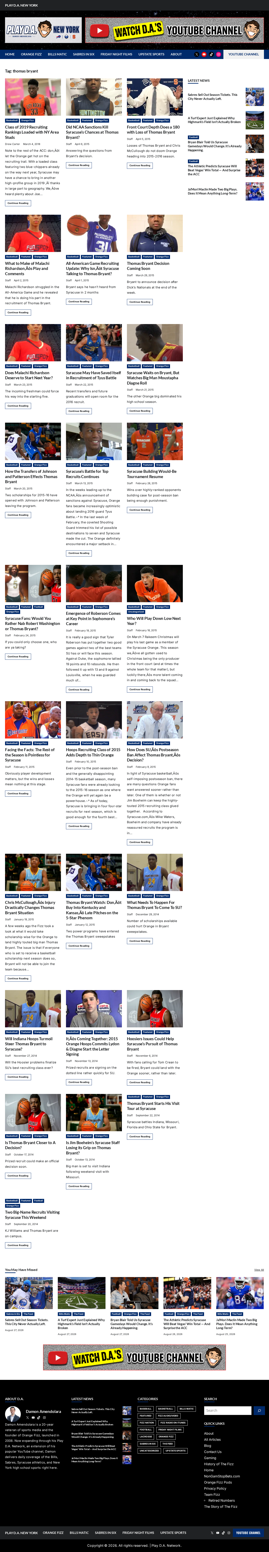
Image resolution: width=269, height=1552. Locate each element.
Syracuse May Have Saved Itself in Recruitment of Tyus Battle (93, 375)
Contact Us (213, 1452)
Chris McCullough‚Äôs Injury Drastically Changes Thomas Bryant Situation (30, 907)
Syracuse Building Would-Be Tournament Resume (152, 474)
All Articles (212, 1440)
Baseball (146, 1408)
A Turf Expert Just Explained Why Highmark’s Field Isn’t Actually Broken (214, 120)
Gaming (210, 1458)
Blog (207, 1446)
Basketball (12, 120)
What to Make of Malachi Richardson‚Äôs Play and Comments (27, 268)
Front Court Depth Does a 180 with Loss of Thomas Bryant (153, 129)
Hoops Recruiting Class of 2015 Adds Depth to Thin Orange (93, 752)
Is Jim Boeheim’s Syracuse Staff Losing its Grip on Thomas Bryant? (93, 1147)
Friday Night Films (170, 1429)
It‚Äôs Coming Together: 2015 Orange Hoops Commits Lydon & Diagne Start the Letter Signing (92, 1046)
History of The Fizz (219, 1464)
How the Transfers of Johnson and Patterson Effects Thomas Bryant (31, 476)
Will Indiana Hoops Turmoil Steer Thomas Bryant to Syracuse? (29, 1043)
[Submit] (259, 1410)
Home (209, 1470)
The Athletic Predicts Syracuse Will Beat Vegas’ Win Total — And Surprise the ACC (214, 170)
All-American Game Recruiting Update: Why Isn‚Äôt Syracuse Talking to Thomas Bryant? (92, 268)
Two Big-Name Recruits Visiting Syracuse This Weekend (32, 1215)
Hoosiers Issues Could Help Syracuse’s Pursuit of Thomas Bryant (152, 1043)
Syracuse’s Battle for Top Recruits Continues (87, 474)
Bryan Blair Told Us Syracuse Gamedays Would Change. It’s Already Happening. (215, 146)
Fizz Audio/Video (168, 1415)
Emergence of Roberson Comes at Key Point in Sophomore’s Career (93, 618)
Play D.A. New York (21, 5)
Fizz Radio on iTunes (173, 1422)
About (209, 1433)
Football (38, 607)
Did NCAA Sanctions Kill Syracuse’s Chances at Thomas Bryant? (92, 132)
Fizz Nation (147, 1422)
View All (259, 1269)
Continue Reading (18, 203)
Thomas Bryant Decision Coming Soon (148, 266)
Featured (87, 120)
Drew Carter (12, 144)
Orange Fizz (27, 120)
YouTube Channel (248, 1532)
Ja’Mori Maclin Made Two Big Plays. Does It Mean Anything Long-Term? (212, 191)
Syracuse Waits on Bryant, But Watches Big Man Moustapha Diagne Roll (153, 377)
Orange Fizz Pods (218, 1482)
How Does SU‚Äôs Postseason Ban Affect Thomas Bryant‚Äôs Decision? (153, 754)
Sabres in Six (13, 1314)
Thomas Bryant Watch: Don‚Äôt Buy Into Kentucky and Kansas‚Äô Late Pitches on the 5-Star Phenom (93, 910)
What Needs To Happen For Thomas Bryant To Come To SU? (154, 905)
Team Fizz (212, 1495)
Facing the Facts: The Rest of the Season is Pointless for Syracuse (29, 754)
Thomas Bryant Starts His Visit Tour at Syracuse (153, 1106)
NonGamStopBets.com (222, 1476)
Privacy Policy (215, 1488)
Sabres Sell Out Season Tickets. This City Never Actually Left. (213, 97)
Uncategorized (136, 611)
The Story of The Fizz (220, 1507)
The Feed (28, 1314)
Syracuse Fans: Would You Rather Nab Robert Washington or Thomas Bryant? (32, 623)
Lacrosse (146, 1436)
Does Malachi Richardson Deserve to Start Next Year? (29, 375)
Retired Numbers (221, 1500)
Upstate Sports (175, 1450)
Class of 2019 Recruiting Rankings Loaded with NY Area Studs (32, 132)
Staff (69, 144)
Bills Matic (64, 1314)
